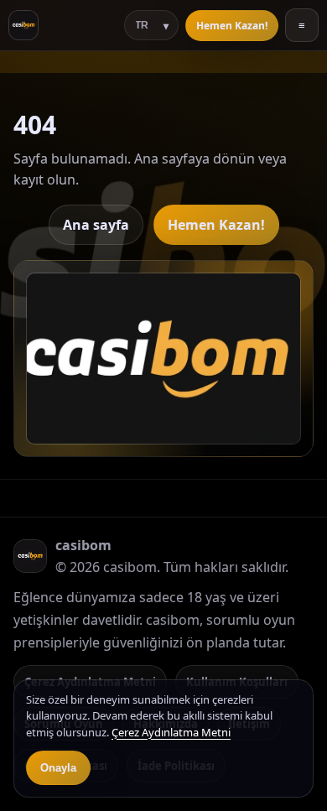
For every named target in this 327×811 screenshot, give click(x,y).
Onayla (58, 768)
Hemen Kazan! (231, 25)
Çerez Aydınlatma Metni (171, 732)
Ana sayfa (96, 225)
